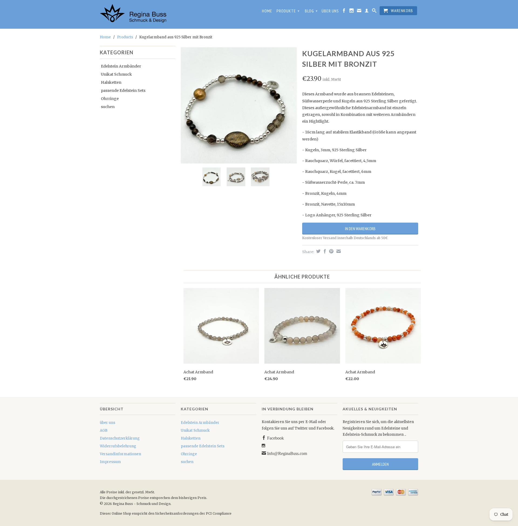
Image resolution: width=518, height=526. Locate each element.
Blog (311, 11)
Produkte (288, 11)
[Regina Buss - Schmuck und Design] (137, 14)
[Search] (374, 11)
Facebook (275, 437)
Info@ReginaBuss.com (286, 453)
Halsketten (111, 82)
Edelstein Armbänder (121, 66)
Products (125, 37)
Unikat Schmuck (116, 74)
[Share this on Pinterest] (330, 251)
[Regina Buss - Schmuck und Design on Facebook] (344, 11)
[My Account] (366, 11)
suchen (108, 106)
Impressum (110, 462)
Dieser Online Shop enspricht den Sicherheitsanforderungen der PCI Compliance (165, 513)
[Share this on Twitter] (318, 251)
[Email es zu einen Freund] (338, 251)
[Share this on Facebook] (324, 251)
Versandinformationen (120, 454)
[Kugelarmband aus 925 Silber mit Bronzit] (239, 105)
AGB (103, 430)
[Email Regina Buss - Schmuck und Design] (359, 11)
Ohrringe (110, 98)
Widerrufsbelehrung (118, 446)
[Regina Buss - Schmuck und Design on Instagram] (351, 11)
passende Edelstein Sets (123, 90)
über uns (330, 11)
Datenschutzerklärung (120, 438)
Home (267, 11)
